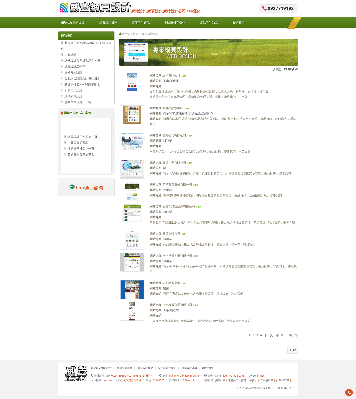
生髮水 (253, 380)
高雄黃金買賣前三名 (80, 148)
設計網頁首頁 (130, 33)
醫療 (166, 288)
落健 (243, 380)
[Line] (289, 69)
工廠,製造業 (171, 81)
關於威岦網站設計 (73, 23)
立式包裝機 (266, 380)
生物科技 (169, 190)
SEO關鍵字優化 (175, 23)
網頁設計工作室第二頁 (82, 130)
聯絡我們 (239, 23)
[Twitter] (292, 69)
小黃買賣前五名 (77, 136)
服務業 (167, 141)
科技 (166, 168)
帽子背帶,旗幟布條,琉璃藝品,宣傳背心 (188, 113)
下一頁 (268, 335)
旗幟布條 (220, 380)
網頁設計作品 (141, 23)
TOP (293, 350)
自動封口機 (282, 380)
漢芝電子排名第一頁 (80, 142)
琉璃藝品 (233, 380)
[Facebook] (285, 69)
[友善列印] (296, 69)
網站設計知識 (209, 23)
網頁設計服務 (108, 23)
